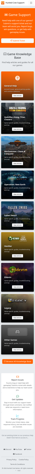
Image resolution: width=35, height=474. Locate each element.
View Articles (17, 96)
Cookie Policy (23, 460)
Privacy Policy (11, 460)
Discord (8, 449)
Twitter (28, 449)
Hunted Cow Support (14, 2)
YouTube (18, 449)
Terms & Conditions (17, 464)
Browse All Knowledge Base (18, 361)
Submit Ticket (18, 40)
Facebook (18, 454)
